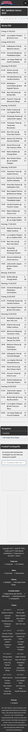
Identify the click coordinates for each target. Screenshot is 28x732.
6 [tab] (15, 18)
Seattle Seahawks (20, 691)
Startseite (8, 573)
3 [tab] (7, 18)
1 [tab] (1, 18)
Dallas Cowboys (20, 657)
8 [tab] (21, 18)
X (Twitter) (20, 564)
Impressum (18, 553)
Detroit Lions (7, 660)
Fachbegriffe (14, 599)
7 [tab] (18, 18)
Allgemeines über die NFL (13, 594)
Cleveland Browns (7, 621)
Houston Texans (7, 633)
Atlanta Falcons (7, 678)
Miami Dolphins (21, 616)
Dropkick (15, 703)
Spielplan (6, 433)
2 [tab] (4, 18)
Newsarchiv (20, 573)
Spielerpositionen (19, 596)
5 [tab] (12, 18)
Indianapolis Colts (7, 636)
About (18, 556)
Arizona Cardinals (20, 678)
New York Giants (20, 660)
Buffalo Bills (21, 613)
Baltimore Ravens (7, 613)
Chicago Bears (7, 657)
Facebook (9, 564)
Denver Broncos (20, 633)
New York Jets (20, 624)
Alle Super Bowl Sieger (11, 438)
